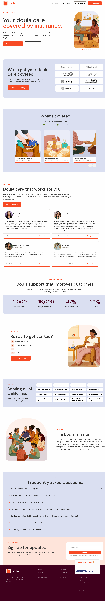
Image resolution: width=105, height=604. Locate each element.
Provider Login (80, 3)
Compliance (82, 588)
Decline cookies (92, 571)
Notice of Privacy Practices (86, 582)
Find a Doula (95, 3)
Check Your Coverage (42, 577)
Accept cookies (82, 571)
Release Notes (82, 590)
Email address (73, 545)
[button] (82, 49)
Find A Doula (40, 575)
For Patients (40, 572)
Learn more (93, 566)
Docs (80, 585)
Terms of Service (83, 577)
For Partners (66, 3)
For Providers (54, 3)
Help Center (63, 577)
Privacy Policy (82, 580)
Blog (80, 575)
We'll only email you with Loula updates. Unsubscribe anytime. (84, 555)
